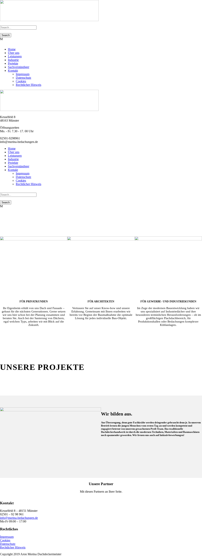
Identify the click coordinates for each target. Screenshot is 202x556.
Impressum (22, 74)
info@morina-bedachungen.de (19, 517)
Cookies (21, 81)
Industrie (13, 60)
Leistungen (15, 56)
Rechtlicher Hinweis (28, 84)
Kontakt (13, 70)
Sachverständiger (18, 67)
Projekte (13, 63)
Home (12, 49)
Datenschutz (23, 77)
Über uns (13, 52)
